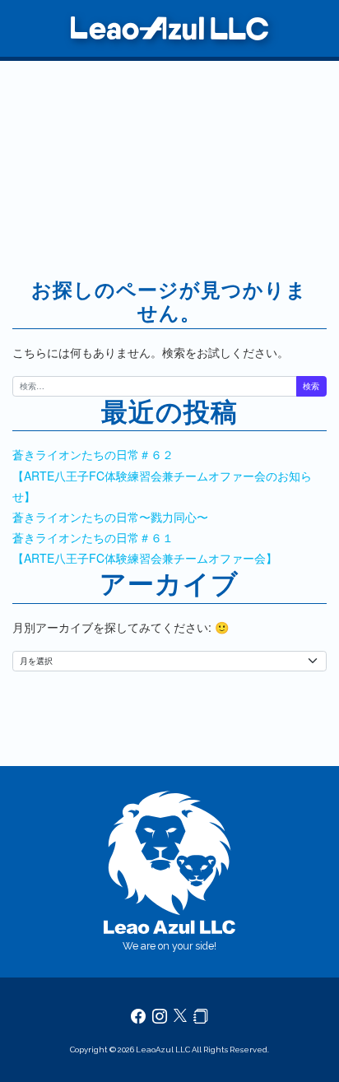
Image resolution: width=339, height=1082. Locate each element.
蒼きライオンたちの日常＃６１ (93, 537)
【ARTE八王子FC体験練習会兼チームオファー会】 (144, 558)
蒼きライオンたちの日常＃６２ (93, 454)
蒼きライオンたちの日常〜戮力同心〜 (110, 516)
